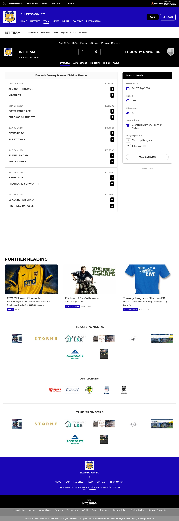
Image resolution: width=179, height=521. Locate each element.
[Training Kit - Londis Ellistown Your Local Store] (17, 339)
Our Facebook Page (37, 3)
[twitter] (4, 3)
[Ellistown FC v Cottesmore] (89, 279)
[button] (23, 21)
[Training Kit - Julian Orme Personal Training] (46, 339)
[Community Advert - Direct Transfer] (104, 354)
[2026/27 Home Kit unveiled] (31, 279)
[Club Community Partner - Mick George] (162, 339)
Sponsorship (15, 3)
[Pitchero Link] (170, 4)
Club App (69, 3)
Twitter (56, 3)
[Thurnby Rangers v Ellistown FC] (147, 279)
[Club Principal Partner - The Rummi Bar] (104, 339)
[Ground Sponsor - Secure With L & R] (75, 339)
